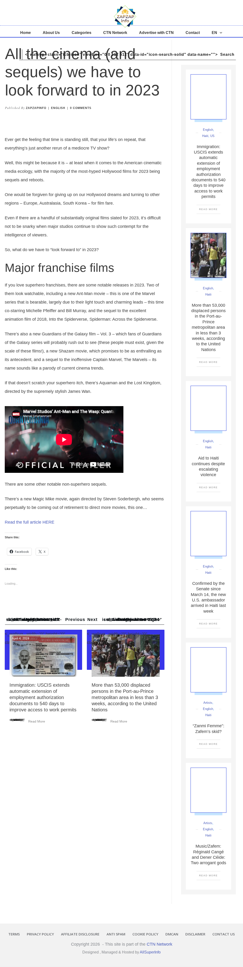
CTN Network (159, 944)
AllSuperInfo (150, 952)
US (212, 136)
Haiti (205, 136)
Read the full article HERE (29, 522)
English (58, 108)
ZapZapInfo (36, 108)
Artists (207, 702)
